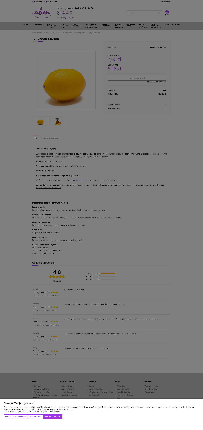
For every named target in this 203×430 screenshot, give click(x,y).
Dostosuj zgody (35, 416)
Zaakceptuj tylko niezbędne (15, 416)
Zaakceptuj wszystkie (52, 416)
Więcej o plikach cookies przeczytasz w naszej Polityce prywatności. (32, 411)
